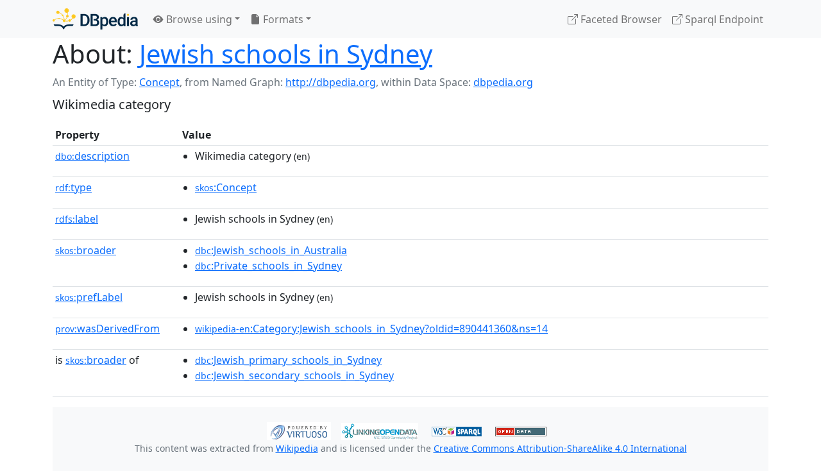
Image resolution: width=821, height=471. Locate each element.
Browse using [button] (198, 19)
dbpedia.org (503, 82)
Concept (159, 82)
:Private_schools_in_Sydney (268, 266)
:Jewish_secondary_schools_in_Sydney (294, 375)
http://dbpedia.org (330, 82)
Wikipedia (297, 448)
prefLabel (89, 297)
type (73, 187)
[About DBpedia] (95, 19)
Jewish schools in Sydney (285, 53)
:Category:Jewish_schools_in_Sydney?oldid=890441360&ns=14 (371, 328)
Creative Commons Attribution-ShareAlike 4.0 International (560, 448)
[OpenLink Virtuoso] (299, 430)
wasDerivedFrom (107, 328)
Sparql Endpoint (722, 19)
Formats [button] (281, 19)
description (92, 156)
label (76, 219)
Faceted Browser (620, 19)
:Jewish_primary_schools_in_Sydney (288, 360)
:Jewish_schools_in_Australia (271, 250)
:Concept (226, 187)
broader (85, 250)
